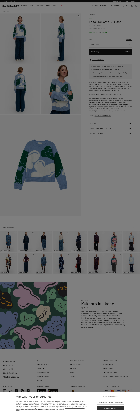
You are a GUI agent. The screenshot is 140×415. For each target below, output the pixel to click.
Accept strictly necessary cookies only (110, 402)
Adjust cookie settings (110, 396)
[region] (70, 403)
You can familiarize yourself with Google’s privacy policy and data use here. (42, 409)
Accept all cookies (110, 408)
